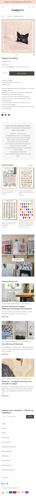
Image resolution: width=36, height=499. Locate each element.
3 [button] (19, 54)
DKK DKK (5, 477)
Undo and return (6, 442)
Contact (4, 428)
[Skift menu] (3, 7)
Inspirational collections (8, 470)
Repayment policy (7, 465)
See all (30, 165)
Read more (5, 316)
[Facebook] (1, 484)
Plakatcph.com (6, 61)
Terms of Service (6, 460)
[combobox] (5, 73)
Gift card (4, 433)
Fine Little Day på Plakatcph (12, 344)
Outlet (3, 424)
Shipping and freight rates (9, 447)
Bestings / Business (7, 451)
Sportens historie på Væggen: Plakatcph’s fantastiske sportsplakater (17, 307)
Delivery (11, 67)
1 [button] (16, 54)
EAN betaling (5, 456)
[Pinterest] (7, 484)
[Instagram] (4, 484)
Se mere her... (18, 260)
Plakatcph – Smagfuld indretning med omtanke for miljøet (16, 382)
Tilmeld (30, 417)
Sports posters (7, 165)
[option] (18, 36)
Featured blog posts (10, 281)
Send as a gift (5, 437)
